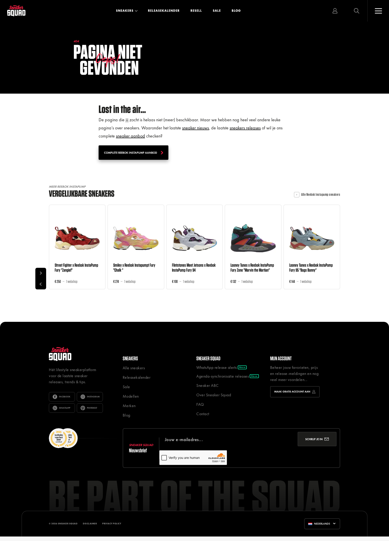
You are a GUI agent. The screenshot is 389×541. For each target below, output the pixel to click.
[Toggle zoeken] (356, 11)
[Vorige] (40, 284)
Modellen (131, 396)
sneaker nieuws (195, 128)
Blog (236, 11)
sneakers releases (245, 128)
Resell (196, 11)
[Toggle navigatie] (378, 11)
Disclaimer (90, 523)
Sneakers (124, 11)
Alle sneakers (134, 367)
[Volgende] (40, 273)
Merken (129, 405)
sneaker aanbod (130, 136)
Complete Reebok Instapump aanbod (130, 153)
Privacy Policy (111, 523)
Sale (217, 11)
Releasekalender (164, 11)
